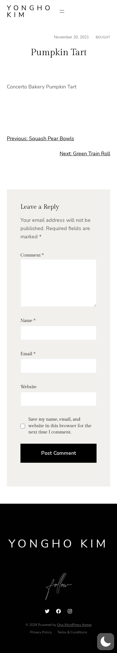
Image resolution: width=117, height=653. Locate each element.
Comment (32, 255)
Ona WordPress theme (74, 625)
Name (27, 320)
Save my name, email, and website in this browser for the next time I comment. (59, 426)
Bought (103, 37)
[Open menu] (61, 11)
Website (28, 387)
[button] (105, 641)
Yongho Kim (30, 11)
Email (27, 354)
